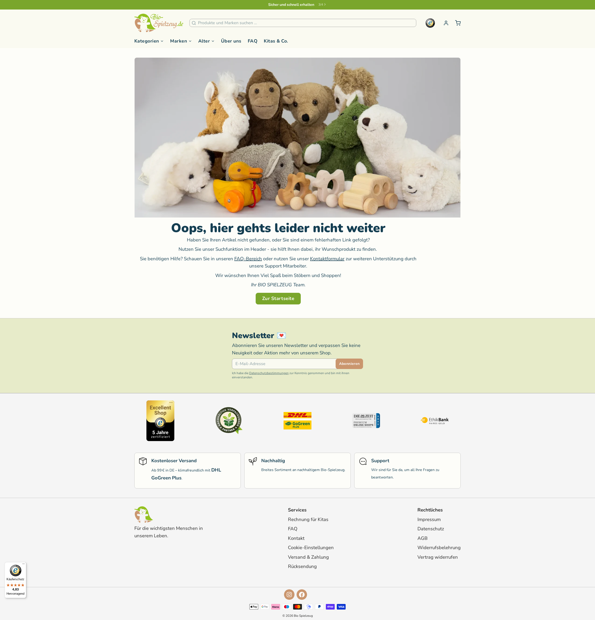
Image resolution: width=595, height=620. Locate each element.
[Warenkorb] (456, 23)
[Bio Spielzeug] (158, 23)
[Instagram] (289, 594)
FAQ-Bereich (248, 259)
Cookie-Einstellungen (311, 547)
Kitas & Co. (276, 41)
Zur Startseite (278, 298)
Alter (204, 41)
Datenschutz (430, 529)
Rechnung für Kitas (308, 519)
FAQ (253, 41)
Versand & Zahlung (308, 557)
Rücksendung (302, 566)
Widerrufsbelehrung (439, 547)
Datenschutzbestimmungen (269, 373)
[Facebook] (302, 594)
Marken (178, 41)
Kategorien (146, 41)
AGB (422, 538)
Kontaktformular (327, 259)
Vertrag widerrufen (437, 557)
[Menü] (23, 565)
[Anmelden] (444, 23)
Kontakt (296, 538)
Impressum (429, 519)
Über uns (231, 41)
